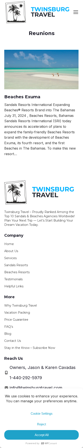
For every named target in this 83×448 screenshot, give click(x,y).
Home (9, 244)
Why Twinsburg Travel (20, 305)
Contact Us (12, 341)
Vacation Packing (17, 312)
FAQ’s (8, 327)
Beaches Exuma (22, 96)
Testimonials (13, 279)
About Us (11, 251)
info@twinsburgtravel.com (36, 387)
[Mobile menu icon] (76, 12)
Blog (7, 334)
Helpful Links (13, 286)
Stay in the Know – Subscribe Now (29, 348)
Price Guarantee (16, 320)
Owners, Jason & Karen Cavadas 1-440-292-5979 (43, 372)
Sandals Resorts (16, 265)
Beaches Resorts (17, 272)
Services (10, 258)
